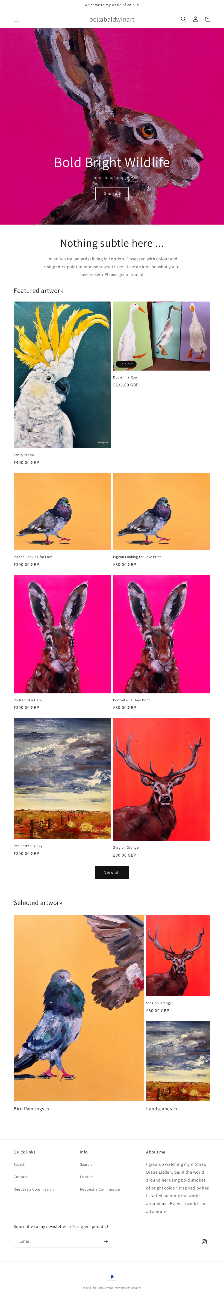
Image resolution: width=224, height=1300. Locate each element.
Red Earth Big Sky (28, 846)
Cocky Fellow (24, 455)
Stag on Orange (125, 847)
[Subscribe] (106, 1241)
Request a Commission (34, 1189)
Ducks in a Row (125, 377)
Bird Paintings (29, 1108)
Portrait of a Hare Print (131, 700)
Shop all (112, 193)
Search (20, 1164)
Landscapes (159, 1108)
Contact (21, 1176)
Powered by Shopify (128, 1287)
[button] (16, 19)
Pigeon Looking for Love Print (137, 557)
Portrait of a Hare (28, 700)
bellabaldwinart (103, 1287)
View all (112, 872)
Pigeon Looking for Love (33, 557)
